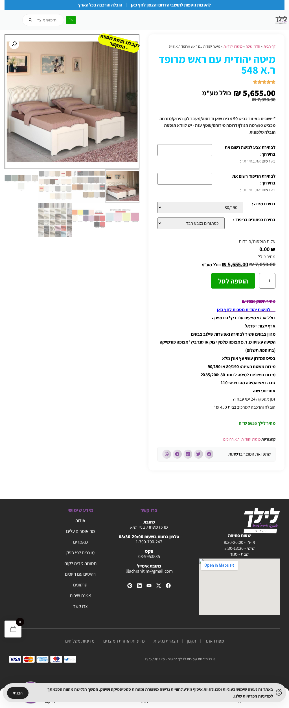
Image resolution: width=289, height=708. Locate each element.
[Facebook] (168, 585)
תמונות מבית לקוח (80, 563)
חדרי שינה (253, 46)
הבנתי (18, 693)
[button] (209, 454)
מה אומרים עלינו (80, 531)
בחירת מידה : (263, 204)
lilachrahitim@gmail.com (149, 571)
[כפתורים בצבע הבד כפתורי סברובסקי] (191, 223)
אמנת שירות (80, 595)
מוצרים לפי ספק (80, 552)
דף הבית (269, 46)
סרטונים (80, 585)
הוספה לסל (233, 280)
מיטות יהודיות (233, 46)
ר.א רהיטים (231, 439)
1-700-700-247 (149, 542)
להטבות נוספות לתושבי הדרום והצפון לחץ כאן (171, 5)
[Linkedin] (139, 585)
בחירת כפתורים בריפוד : (254, 220)
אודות (80, 520)
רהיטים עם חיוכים (80, 574)
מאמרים (80, 542)
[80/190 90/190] (200, 207)
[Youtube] (149, 585)
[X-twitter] (158, 585)
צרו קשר (80, 606)
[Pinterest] (129, 585)
